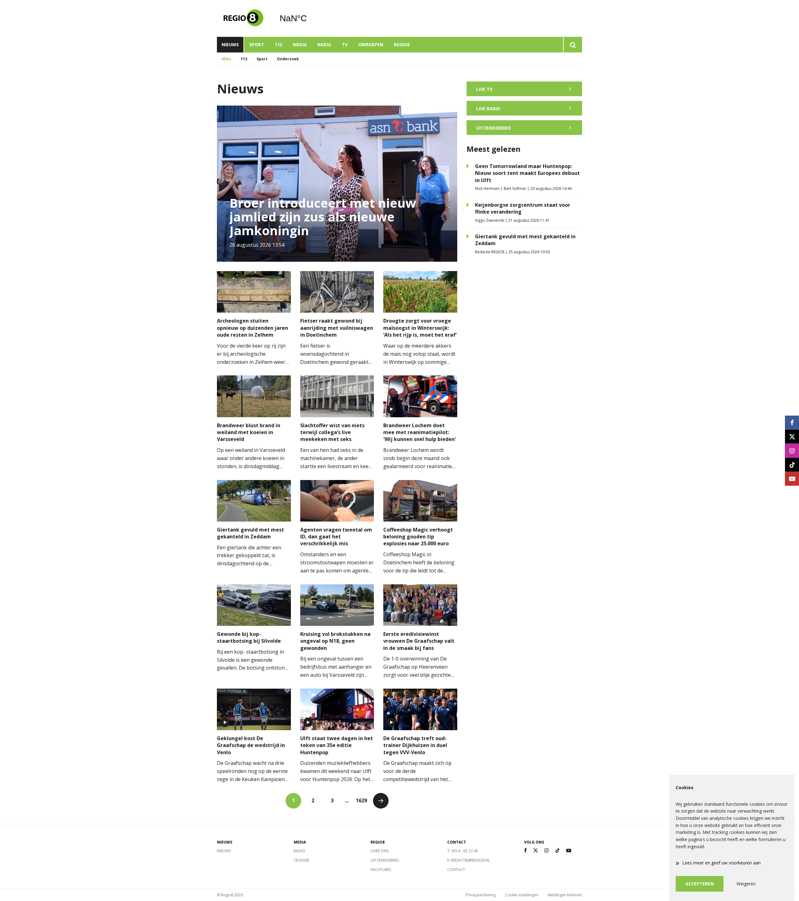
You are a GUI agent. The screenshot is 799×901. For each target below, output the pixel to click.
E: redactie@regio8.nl (468, 860)
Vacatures (380, 869)
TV (345, 44)
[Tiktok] (557, 850)
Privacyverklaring (481, 895)
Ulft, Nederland (309, 18)
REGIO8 (401, 44)
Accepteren (699, 884)
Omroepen (370, 44)
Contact (456, 869)
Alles (226, 59)
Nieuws (230, 44)
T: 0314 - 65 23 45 (462, 851)
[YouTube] (568, 850)
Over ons (379, 851)
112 (278, 44)
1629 (361, 800)
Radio (324, 44)
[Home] (243, 18)
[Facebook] (525, 850)
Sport (256, 44)
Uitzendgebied (384, 860)
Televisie (301, 860)
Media (300, 44)
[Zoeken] (572, 44)
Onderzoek (288, 59)
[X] (535, 850)
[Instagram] (546, 850)
